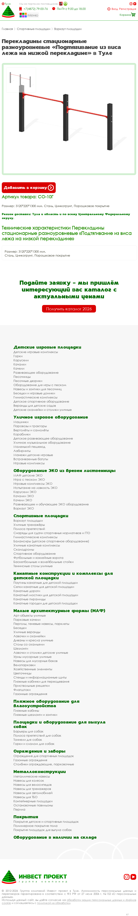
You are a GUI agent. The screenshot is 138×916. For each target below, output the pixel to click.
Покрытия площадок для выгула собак (42, 829)
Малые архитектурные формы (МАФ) (59, 610)
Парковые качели (26, 619)
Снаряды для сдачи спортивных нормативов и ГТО (51, 532)
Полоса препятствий (29, 528)
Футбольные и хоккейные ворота (38, 557)
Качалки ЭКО (23, 495)
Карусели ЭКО (24, 491)
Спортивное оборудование (34, 553)
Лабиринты (22, 450)
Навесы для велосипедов (32, 784)
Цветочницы (22, 673)
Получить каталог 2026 (69, 308)
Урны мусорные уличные (32, 656)
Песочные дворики (27, 380)
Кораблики (21, 434)
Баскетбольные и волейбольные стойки (43, 561)
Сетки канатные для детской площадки (43, 586)
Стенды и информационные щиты (39, 677)
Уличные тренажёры (29, 524)
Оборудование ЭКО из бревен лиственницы (64, 470)
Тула (8, 3)
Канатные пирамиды (29, 599)
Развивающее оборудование (36, 372)
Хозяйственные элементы (32, 669)
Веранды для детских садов (34, 405)
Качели (18, 368)
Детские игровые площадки (47, 347)
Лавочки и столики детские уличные (40, 652)
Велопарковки (24, 664)
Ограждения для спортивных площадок (43, 755)
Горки (17, 356)
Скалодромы (23, 549)
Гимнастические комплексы (35, 397)
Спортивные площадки (33, 29)
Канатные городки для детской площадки (45, 603)
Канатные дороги (26, 590)
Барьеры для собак (28, 731)
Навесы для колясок (28, 780)
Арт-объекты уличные (29, 615)
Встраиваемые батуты (30, 459)
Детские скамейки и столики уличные (42, 409)
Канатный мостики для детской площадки (45, 594)
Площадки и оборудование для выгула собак (59, 724)
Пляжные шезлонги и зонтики (35, 714)
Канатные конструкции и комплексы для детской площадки (63, 575)
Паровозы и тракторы (30, 426)
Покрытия (25, 816)
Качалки (19, 364)
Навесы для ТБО (25, 796)
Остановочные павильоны (33, 805)
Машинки (20, 421)
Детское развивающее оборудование (43, 438)
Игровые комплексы (29, 463)
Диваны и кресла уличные (33, 640)
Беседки (19, 627)
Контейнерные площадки (32, 801)
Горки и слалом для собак (33, 743)
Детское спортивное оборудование (41, 401)
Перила (19, 809)
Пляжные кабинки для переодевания (41, 681)
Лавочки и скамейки (29, 636)
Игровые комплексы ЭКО (32, 483)
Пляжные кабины (26, 710)
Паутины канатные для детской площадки (45, 582)
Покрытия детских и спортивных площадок (46, 821)
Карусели (21, 360)
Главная (7, 29)
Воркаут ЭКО (23, 508)
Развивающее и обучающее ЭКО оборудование (51, 504)
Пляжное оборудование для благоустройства (46, 703)
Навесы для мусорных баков (35, 660)
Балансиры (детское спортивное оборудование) (51, 541)
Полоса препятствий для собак (37, 735)
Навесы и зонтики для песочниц (37, 389)
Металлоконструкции (39, 771)
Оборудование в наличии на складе (55, 837)
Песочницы (22, 376)
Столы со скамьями (28, 644)
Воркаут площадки (68, 29)
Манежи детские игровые (33, 454)
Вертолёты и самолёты (31, 430)
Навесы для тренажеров (32, 788)
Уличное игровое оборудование (50, 417)
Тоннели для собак (27, 739)
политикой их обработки (53, 903)
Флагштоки (22, 689)
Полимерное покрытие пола (35, 825)
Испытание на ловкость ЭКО (35, 487)
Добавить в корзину (25, 188)
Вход (115, 8)
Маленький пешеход (29, 446)
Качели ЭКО (22, 500)
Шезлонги (20, 648)
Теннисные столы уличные (33, 565)
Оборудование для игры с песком (39, 384)
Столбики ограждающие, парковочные (43, 764)
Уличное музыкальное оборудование (42, 442)
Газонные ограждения (30, 693)
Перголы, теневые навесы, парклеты (41, 623)
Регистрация (127, 8)
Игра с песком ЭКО (29, 479)
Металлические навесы (31, 776)
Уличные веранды (26, 631)
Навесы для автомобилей (32, 792)
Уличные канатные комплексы (36, 545)
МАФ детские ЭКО (28, 475)
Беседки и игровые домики (34, 393)
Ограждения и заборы (39, 751)
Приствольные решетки (31, 685)
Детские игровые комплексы (35, 351)
